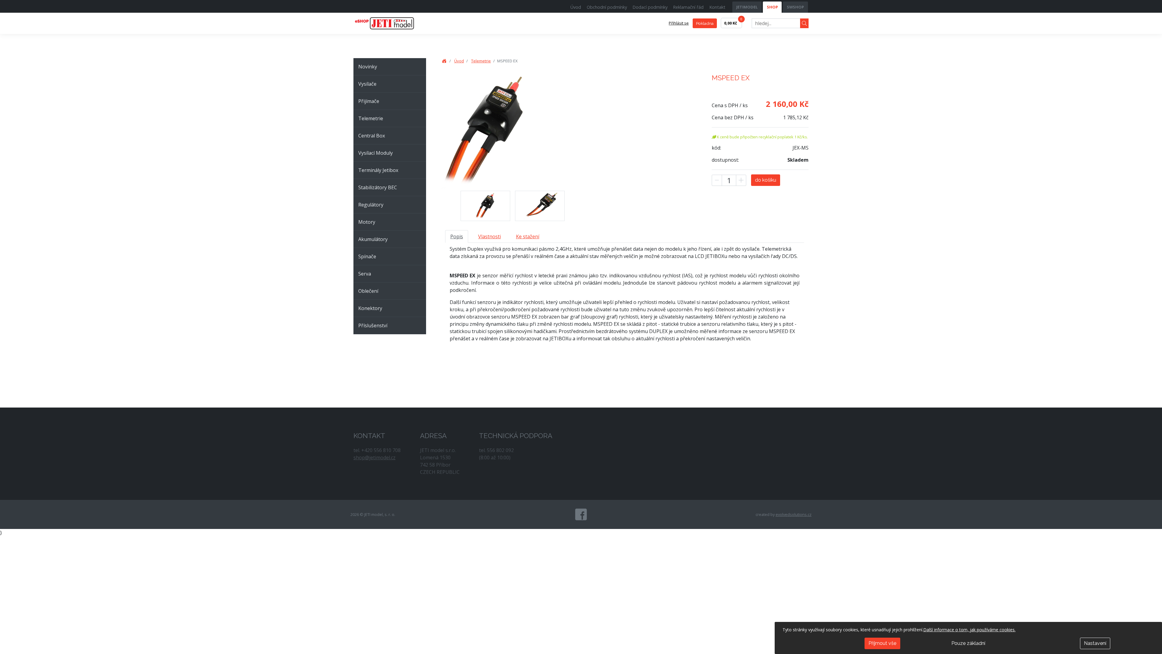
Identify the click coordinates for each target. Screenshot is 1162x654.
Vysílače (367, 84)
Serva (364, 273)
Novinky (367, 66)
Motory (366, 222)
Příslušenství (372, 325)
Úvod (575, 7)
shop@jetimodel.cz (374, 457)
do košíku (765, 180)
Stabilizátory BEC (377, 187)
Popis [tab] (456, 236)
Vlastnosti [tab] (489, 236)
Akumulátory (373, 239)
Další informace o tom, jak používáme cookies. (969, 630)
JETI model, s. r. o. (391, 23)
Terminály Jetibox (378, 170)
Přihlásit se (679, 23)
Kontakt (717, 7)
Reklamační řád (688, 7)
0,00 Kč (733, 22)
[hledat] (804, 23)
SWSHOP (795, 7)
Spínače (367, 256)
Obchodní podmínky (607, 7)
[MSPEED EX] (485, 206)
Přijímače (368, 101)
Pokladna (705, 23)
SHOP (772, 7)
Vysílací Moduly (375, 153)
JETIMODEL (747, 7)
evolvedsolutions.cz (794, 514)
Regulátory (370, 204)
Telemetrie (370, 118)
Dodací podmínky (650, 7)
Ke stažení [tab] (527, 236)
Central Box (371, 135)
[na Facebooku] (581, 514)
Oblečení (368, 291)
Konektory (370, 308)
